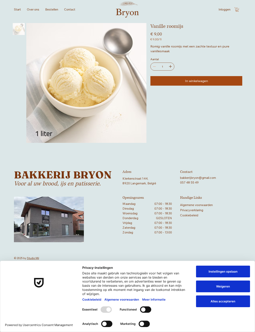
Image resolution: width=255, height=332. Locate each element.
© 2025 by (20, 258)
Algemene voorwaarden (196, 205)
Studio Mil (33, 258)
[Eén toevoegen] (170, 67)
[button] (237, 9)
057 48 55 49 (189, 182)
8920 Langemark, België (139, 183)
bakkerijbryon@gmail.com (198, 178)
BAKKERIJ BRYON (63, 175)
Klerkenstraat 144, (135, 178)
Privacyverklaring (191, 210)
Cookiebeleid (189, 215)
